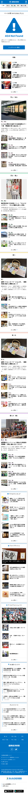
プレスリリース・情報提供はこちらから (10, 757)
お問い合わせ (5, 761)
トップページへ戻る (14, 47)
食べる (8, 5)
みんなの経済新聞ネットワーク (14, 779)
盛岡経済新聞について (7, 755)
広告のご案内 (5, 763)
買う (18, 5)
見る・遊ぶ (13, 5)
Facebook (12, 749)
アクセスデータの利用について (8, 759)
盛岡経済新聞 (14, 2)
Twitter (16, 749)
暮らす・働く (24, 5)
